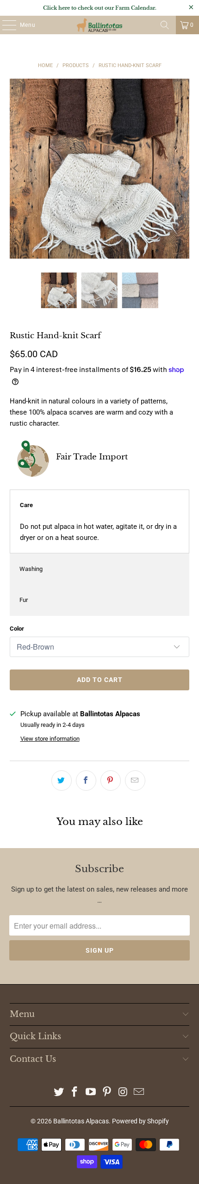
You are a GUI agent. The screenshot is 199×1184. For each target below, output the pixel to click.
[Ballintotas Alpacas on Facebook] (75, 1092)
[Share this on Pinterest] (110, 780)
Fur (23, 599)
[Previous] (16, 169)
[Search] (165, 25)
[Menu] (4, 25)
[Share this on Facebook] (86, 780)
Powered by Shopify (140, 1121)
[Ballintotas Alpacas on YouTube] (91, 1092)
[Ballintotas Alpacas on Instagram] (123, 1092)
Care (26, 505)
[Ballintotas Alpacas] (99, 25)
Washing (31, 568)
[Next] (182, 169)
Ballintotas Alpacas (81, 1121)
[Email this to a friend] (135, 780)
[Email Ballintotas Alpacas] (139, 1092)
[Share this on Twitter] (61, 780)
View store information (50, 738)
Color (17, 628)
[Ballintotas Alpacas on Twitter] (59, 1092)
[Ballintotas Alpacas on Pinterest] (107, 1092)
